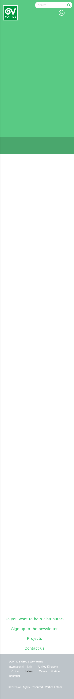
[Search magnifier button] (69, 5)
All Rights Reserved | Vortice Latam (40, 687)
